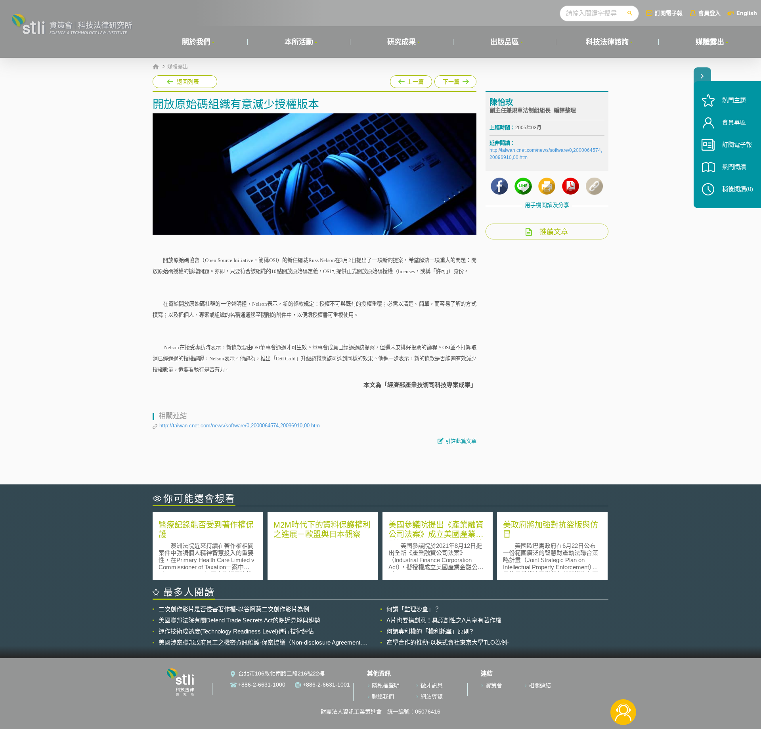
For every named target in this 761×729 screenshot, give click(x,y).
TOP (623, 686)
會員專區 (734, 122)
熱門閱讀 (734, 166)
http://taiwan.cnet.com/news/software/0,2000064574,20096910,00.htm (239, 426)
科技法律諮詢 (607, 42)
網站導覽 (432, 696)
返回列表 (188, 81)
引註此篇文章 (461, 441)
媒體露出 (710, 42)
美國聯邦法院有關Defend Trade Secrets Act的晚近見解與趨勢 (239, 620)
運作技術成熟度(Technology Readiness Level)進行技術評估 (236, 631)
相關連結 (540, 685)
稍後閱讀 (737, 189)
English (746, 13)
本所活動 (299, 42)
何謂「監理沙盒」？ (413, 609)
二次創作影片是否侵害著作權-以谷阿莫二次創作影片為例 (234, 609)
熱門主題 (734, 100)
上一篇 (411, 80)
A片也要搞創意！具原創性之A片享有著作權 (443, 620)
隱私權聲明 (386, 685)
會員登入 (709, 13)
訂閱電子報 (669, 13)
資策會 (494, 685)
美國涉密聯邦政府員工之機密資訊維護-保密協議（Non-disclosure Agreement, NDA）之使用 (260, 642)
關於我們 (196, 42)
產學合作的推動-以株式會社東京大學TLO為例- (447, 642)
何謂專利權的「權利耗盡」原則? (429, 631)
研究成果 (401, 42)
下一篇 (455, 80)
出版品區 (504, 42)
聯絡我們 (383, 696)
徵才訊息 (432, 685)
